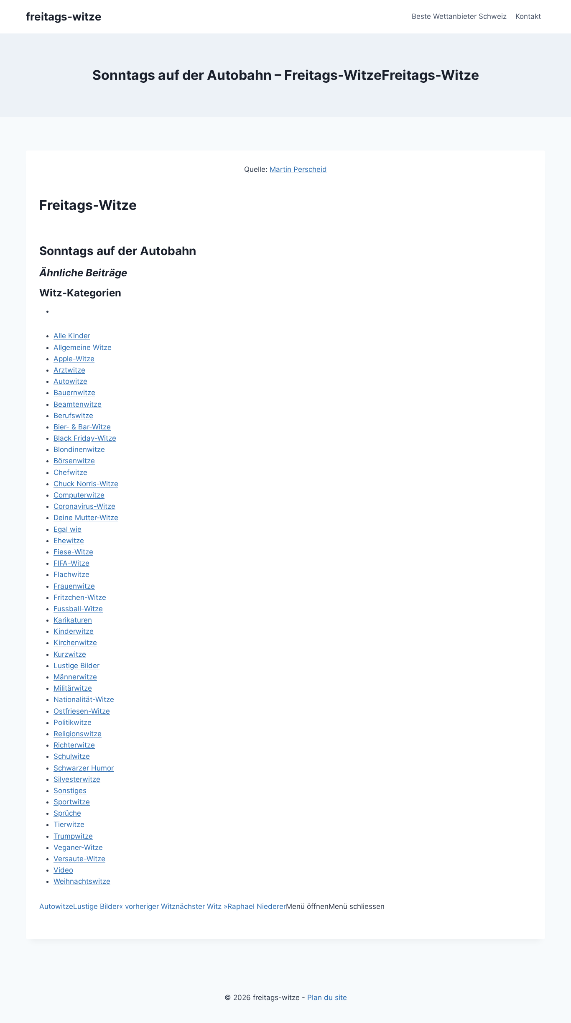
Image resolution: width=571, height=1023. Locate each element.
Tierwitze (69, 824)
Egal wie (68, 529)
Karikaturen (73, 620)
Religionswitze (78, 734)
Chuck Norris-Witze (86, 484)
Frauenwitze (74, 586)
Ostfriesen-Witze (82, 711)
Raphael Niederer (256, 906)
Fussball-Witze (78, 609)
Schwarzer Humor (84, 768)
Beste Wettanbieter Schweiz (459, 16)
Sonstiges (70, 790)
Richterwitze (74, 745)
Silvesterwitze (77, 779)
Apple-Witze (74, 359)
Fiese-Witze (73, 552)
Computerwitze (79, 495)
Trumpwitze (73, 836)
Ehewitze (69, 540)
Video (63, 870)
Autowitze (70, 381)
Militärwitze (73, 688)
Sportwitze (72, 802)
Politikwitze (73, 722)
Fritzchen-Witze (80, 597)
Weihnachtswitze (82, 881)
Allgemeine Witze (83, 347)
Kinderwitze (74, 631)
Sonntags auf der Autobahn (117, 251)
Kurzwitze (70, 654)
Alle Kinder (72, 336)
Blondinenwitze (79, 449)
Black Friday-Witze (85, 438)
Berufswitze (73, 415)
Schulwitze (72, 756)
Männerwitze (75, 677)
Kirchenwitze (75, 642)
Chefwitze (70, 472)
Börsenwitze (74, 461)
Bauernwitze (74, 392)
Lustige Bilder (76, 665)
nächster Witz (201, 906)
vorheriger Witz (147, 906)
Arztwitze (69, 370)
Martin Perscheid (298, 169)
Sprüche (67, 813)
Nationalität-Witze (84, 699)
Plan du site (327, 997)
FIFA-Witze (71, 563)
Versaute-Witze (79, 859)
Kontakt (528, 16)
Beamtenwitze (78, 404)
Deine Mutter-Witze (86, 517)
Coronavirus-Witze (84, 506)
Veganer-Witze (78, 847)
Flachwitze (71, 574)
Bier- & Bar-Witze (82, 427)
